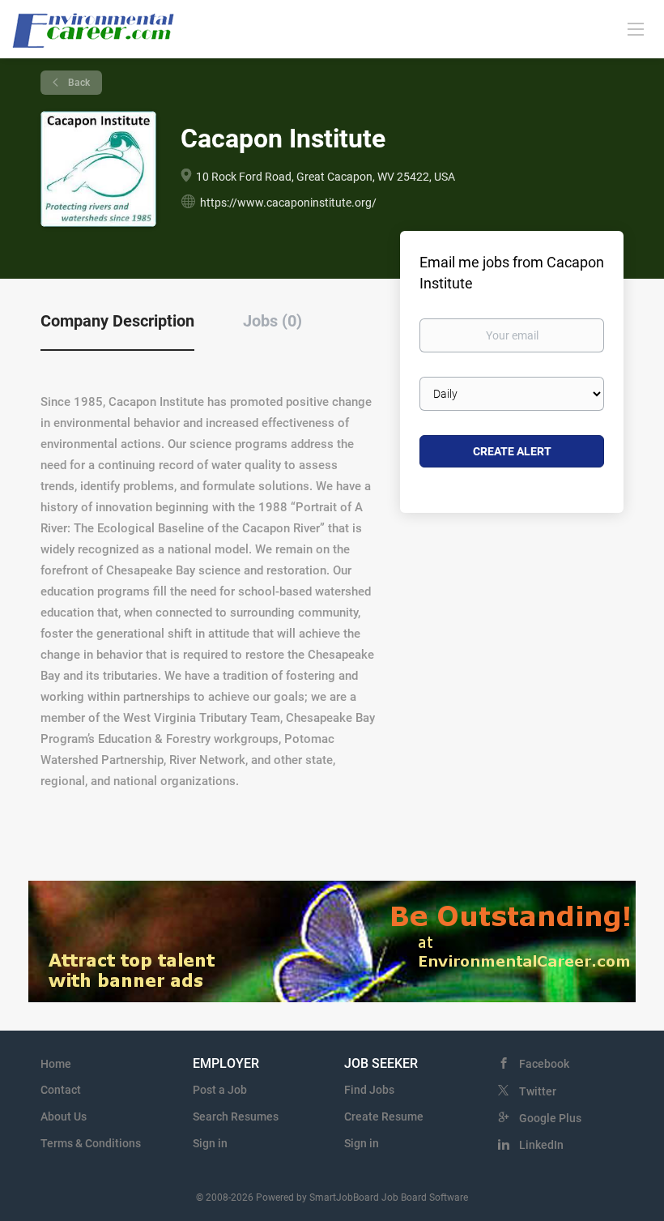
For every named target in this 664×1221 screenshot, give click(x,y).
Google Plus (550, 1118)
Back (78, 82)
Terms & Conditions (90, 1143)
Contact (60, 1089)
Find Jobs (369, 1089)
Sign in (210, 1143)
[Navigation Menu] (636, 28)
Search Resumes (236, 1116)
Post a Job (220, 1089)
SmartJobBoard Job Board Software (388, 1197)
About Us (63, 1116)
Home (55, 1063)
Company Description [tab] (117, 321)
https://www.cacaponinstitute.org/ (288, 202)
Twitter (537, 1091)
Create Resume (384, 1116)
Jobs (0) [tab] (272, 321)
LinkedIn (541, 1144)
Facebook (544, 1063)
